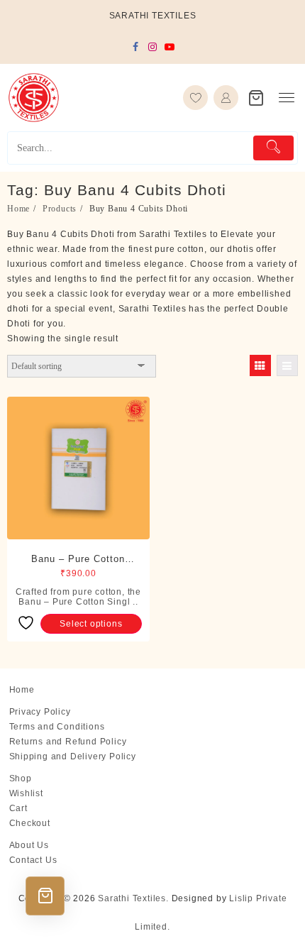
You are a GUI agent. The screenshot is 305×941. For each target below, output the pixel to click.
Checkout (29, 823)
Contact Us (33, 860)
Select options (91, 624)
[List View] (287, 365)
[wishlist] (195, 97)
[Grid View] (260, 365)
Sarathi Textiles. (133, 898)
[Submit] (273, 148)
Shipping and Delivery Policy (72, 756)
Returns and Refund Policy (68, 742)
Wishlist (26, 793)
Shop (20, 778)
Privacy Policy (40, 712)
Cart (18, 808)
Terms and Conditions (57, 727)
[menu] (286, 97)
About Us (29, 845)
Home (22, 690)
